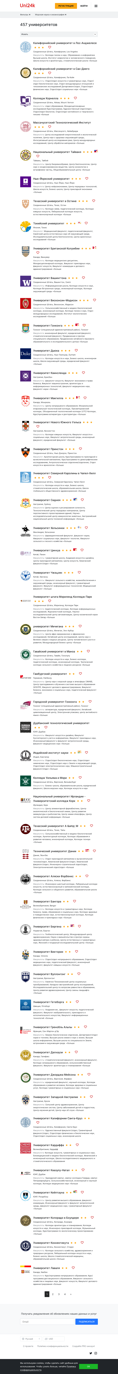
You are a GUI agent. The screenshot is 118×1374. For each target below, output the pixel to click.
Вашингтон (59, 282)
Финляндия (38, 532)
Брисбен (48, 377)
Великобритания (41, 905)
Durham (72, 355)
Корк (46, 805)
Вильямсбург (70, 782)
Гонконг (84, 330)
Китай (36, 554)
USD (51, 1339)
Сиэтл (68, 282)
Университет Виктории (48, 951)
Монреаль (45, 402)
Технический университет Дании (54, 851)
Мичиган (58, 630)
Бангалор (44, 757)
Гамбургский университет (50, 673)
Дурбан (42, 732)
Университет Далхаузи (48, 1052)
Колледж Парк (71, 605)
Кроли (47, 1101)
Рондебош (43, 1196)
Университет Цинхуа (46, 550)
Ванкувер (45, 257)
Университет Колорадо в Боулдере (56, 1217)
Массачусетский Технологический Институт (62, 122)
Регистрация (66, 6)
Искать (24, 34)
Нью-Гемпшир (60, 355)
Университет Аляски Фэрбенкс (53, 876)
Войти (83, 6)
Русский (29, 1339)
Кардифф (54, 1149)
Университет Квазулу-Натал (51, 1170)
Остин (63, 205)
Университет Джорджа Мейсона (54, 1074)
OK (88, 1366)
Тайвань (37, 160)
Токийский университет (48, 223)
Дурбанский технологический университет (61, 723)
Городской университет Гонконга (55, 701)
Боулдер (68, 1222)
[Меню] (94, 5)
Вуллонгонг (49, 978)
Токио (44, 227)
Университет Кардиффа (48, 1145)
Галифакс (45, 1056)
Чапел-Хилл (79, 482)
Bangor (53, 905)
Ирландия (37, 805)
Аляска (57, 880)
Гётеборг (46, 1006)
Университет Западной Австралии (55, 1097)
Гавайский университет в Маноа (54, 651)
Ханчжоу (44, 577)
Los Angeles (72, 51)
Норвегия (37, 930)
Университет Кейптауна (48, 1192)
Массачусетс (60, 131)
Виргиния (58, 782)
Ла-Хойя (70, 77)
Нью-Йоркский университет (51, 178)
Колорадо (58, 1222)
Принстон (72, 453)
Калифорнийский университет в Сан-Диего (61, 68)
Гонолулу (65, 655)
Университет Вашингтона (49, 278)
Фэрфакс (68, 1079)
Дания (36, 855)
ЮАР (35, 732)
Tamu (62, 830)
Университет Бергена (47, 926)
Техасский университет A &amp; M (55, 825)
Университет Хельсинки (48, 528)
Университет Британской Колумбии (56, 248)
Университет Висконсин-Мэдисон (55, 300)
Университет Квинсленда (49, 372)
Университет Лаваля (46, 1268)
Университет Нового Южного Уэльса (57, 422)
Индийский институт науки (50, 752)
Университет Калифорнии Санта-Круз (57, 1118)
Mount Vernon (67, 102)
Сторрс (70, 1247)
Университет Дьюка (46, 350)
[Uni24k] (27, 5)
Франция (37, 1031)
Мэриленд (59, 605)
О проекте (28, 1346)
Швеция (36, 1006)
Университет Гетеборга (48, 1002)
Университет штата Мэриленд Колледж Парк (62, 596)
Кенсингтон (49, 431)
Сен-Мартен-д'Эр (50, 1031)
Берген (46, 930)
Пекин (42, 554)
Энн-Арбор (68, 630)
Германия (37, 678)
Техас (56, 205)
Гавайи (57, 655)
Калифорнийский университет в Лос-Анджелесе (65, 43)
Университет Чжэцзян (47, 572)
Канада (36, 257)
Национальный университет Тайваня (57, 151)
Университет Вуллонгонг (49, 974)
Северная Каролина (63, 482)
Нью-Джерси (60, 453)
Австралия (38, 377)
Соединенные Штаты (43, 51)
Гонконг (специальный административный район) (56, 330)
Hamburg (47, 678)
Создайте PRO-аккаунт (83, 1346)
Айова (57, 102)
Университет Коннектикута (51, 1242)
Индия (36, 757)
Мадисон (69, 304)
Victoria (44, 956)
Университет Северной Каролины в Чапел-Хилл (64, 473)
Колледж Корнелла (45, 98)
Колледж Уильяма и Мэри (50, 777)
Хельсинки (50, 532)
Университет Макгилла (48, 398)
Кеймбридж (72, 131)
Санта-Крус (72, 1127)
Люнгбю (44, 855)
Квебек (44, 1272)
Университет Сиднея (46, 500)
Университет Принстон (48, 449)
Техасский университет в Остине (55, 201)
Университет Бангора (47, 901)
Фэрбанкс (66, 880)
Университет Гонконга (47, 325)
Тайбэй (45, 160)
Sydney (47, 504)
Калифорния (59, 51)
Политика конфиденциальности (52, 1346)
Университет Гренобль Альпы (52, 1027)
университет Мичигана (48, 626)
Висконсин (59, 304)
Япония (36, 227)
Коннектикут (60, 1247)
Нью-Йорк (59, 183)
